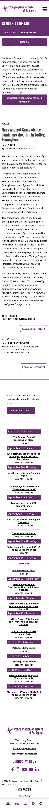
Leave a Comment (33, 328)
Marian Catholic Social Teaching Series (23, 633)
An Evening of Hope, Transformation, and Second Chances (23, 587)
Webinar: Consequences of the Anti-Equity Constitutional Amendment (23, 456)
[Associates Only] (16, 803)
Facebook (12, 769)
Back (6, 123)
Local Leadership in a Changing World (24, 474)
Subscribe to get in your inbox (24, 100)
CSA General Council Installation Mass (24, 438)
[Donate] (25, 803)
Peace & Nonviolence (23, 318)
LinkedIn (37, 769)
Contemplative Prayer (24, 533)
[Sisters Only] (8, 803)
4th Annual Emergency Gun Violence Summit (23, 677)
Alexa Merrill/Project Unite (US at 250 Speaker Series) (24, 693)
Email (31, 769)
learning (12, 315)
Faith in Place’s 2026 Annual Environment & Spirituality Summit (24, 606)
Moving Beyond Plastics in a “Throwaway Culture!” (24, 488)
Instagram (18, 769)
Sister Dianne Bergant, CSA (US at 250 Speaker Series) (23, 548)
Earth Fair (24, 563)
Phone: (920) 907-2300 (24, 748)
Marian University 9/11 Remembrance (23, 504)
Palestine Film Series (23, 570)
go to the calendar (20, 410)
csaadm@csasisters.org (24, 753)
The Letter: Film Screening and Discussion (24, 521)
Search (41, 803)
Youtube (24, 769)
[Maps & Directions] (33, 803)
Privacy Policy (24, 795)
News (23, 42)
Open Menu (44, 9)
